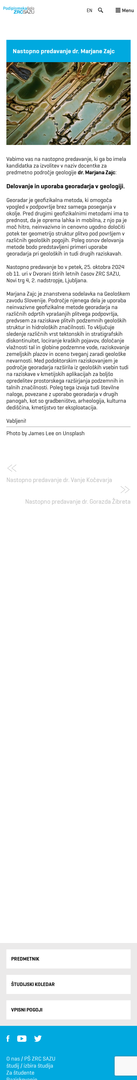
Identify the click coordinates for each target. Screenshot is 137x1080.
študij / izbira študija (29, 1065)
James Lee (41, 433)
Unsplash (74, 433)
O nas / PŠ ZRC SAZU (30, 1058)
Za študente (20, 1072)
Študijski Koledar (33, 984)
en (89, 10)
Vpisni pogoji (26, 1009)
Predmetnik (25, 958)
